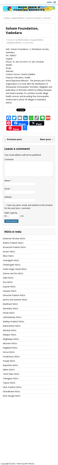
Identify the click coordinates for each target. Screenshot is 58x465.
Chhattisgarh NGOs (11, 264)
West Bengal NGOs (11, 395)
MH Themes (29, 463)
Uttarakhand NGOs (11, 391)
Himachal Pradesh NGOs (14, 295)
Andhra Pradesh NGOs (13, 242)
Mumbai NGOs (9, 330)
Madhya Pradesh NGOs (13, 321)
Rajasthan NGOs (10, 365)
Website (8, 197)
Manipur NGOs (9, 334)
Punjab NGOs (9, 361)
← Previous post (13, 139)
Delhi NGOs (8, 277)
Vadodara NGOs (13, 42)
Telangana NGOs (10, 378)
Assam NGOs (9, 251)
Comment (9, 159)
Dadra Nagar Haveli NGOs (15, 269)
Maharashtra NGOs (12, 325)
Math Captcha (10, 212)
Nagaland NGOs (10, 347)
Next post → (47, 139)
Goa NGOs (8, 282)
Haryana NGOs (9, 291)
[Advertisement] (29, 432)
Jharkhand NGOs (10, 304)
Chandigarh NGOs (11, 260)
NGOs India (23, 40)
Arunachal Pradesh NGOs (14, 247)
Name (7, 180)
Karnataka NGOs (10, 308)
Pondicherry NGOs (11, 356)
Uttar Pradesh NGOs (12, 387)
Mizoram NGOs (10, 343)
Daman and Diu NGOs (13, 273)
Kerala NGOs (9, 312)
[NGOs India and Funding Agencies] (29, 9)
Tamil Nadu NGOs (11, 374)
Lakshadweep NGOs (12, 317)
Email (7, 188)
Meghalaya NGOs (11, 339)
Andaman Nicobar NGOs (14, 238)
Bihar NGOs (8, 256)
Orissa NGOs (9, 352)
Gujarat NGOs (37, 40)
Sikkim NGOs (9, 369)
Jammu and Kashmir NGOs (15, 299)
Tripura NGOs (9, 382)
